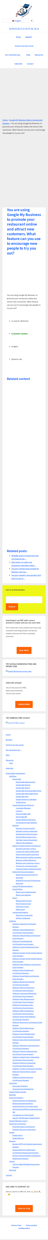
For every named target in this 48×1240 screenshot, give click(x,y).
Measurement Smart (24, 901)
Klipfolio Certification (17, 1124)
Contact (9, 1175)
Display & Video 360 (23, 814)
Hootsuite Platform (20, 1086)
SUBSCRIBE (24, 704)
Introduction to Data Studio (23, 1115)
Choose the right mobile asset (27, 851)
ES (16, 28)
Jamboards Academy (20, 912)
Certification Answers (24, 10)
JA (38, 28)
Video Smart (20, 909)
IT (21, 28)
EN (10, 28)
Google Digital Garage (17, 1092)
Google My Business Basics (23, 886)
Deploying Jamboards (24, 915)
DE (18, 28)
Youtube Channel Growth (25, 828)
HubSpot (12, 921)
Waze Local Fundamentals (26, 892)
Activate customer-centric (26, 848)
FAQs (8, 755)
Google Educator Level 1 (18, 1121)
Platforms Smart (22, 906)
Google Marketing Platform (23, 805)
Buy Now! (24, 650)
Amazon (12, 1141)
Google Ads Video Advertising (27, 793)
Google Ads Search (23, 788)
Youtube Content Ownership (26, 831)
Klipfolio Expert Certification (24, 1127)
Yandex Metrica (18, 1138)
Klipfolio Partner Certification (24, 1129)
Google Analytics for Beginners (24, 1100)
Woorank (12, 1170)
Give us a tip (24, 1208)
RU (26, 28)
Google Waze (18, 889)
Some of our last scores (15, 745)
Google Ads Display (23, 785)
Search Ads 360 (21, 817)
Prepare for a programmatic (27, 866)
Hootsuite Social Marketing (23, 1089)
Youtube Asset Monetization (26, 834)
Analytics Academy (16, 1098)
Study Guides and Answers (15, 773)
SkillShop (12, 776)
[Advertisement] (24, 94)
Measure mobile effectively (26, 860)
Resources (10, 760)
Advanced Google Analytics (23, 1103)
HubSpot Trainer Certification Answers (27, 1069)
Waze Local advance (23, 895)
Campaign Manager (23, 808)
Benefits (9, 740)
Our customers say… (14, 750)
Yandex (11, 1132)
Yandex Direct (18, 1135)
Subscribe (9, 768)
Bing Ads (12, 1095)
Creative (19, 811)
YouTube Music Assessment (26, 837)
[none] (18, 20)
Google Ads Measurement (25, 782)
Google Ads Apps (22, 796)
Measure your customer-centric (28, 863)
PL (29, 28)
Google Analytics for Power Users (25, 1106)
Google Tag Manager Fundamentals (26, 1118)
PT (23, 28)
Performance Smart (23, 904)
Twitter (12, 1161)
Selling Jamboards (23, 918)
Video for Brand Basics (24, 843)
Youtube (16, 825)
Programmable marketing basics (28, 869)
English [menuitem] (18, 20)
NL (32, 28)
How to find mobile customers (27, 854)
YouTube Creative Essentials (26, 840)
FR (13, 28)
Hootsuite (13, 1083)
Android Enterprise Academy (23, 872)
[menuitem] (18, 20)
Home (5, 120)
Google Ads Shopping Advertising (28, 791)
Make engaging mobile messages (28, 857)
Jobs (11, 763)
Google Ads (17, 779)
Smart (15, 898)
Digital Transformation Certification (27, 846)
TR (35, 28)
